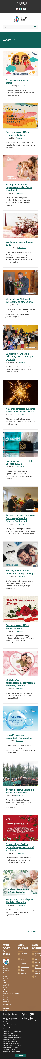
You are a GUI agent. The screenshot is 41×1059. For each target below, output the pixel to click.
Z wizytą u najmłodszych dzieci (19, 81)
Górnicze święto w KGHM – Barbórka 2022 (20, 462)
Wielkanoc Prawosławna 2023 (19, 243)
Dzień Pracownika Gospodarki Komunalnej (19, 736)
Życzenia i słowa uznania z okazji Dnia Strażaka (20, 791)
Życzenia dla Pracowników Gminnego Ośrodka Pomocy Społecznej (20, 518)
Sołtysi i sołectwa (22, 961)
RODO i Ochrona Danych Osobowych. (34, 1017)
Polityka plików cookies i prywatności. (26, 1017)
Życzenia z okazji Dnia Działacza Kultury (17, 133)
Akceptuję (20, 1055)
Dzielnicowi (22, 967)
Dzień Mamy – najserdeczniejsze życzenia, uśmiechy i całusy (20, 682)
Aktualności (21, 86)
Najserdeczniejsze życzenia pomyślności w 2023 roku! (20, 410)
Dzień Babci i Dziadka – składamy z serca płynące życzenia (19, 356)
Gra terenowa (36, 967)
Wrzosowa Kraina (36, 972)
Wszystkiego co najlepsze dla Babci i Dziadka (19, 901)
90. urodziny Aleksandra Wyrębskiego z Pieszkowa (20, 300)
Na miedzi (36, 978)
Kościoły (36, 959)
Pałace (36, 962)
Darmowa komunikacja (36, 955)
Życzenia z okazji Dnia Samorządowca (17, 627)
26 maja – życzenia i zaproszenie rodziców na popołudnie (19, 187)
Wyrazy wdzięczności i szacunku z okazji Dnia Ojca (20, 572)
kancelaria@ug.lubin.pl (20, 5)
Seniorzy (22, 973)
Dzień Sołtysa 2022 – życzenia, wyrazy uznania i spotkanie (20, 847)
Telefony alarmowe (22, 955)
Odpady (22, 970)
